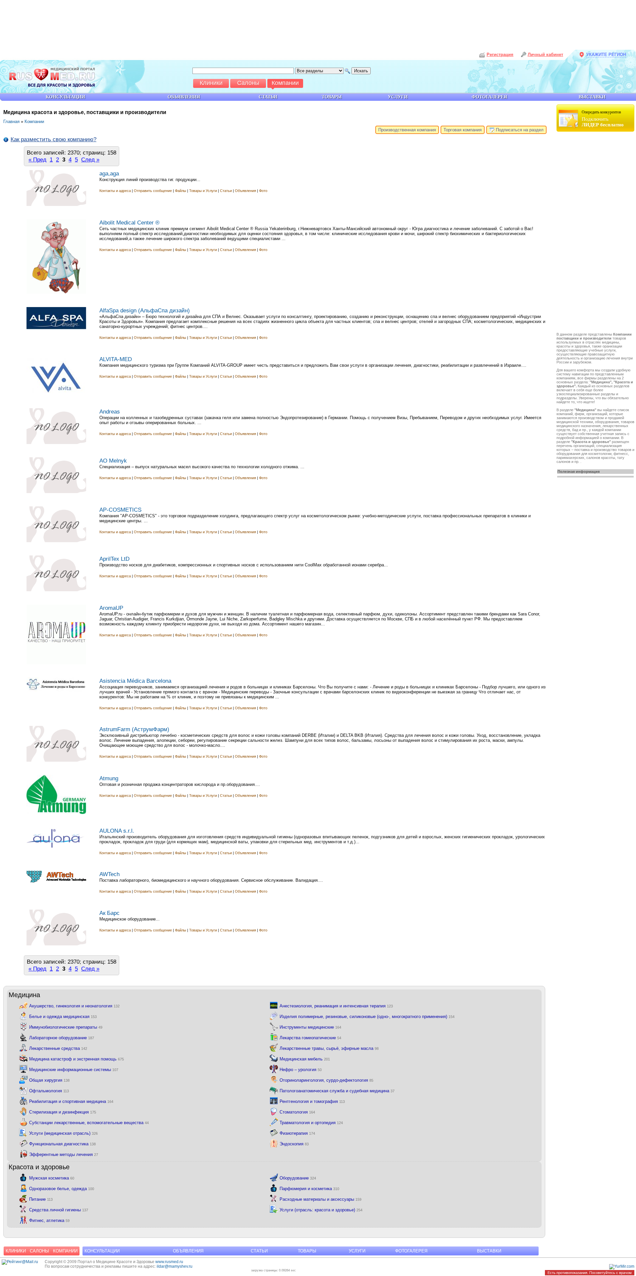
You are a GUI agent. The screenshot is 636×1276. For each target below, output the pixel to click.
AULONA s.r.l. (116, 830)
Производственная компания (407, 129)
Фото (263, 191)
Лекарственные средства (58, 1048)
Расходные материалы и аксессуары (320, 1198)
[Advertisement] (596, 232)
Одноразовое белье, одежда (61, 1188)
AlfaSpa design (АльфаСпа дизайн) (144, 310)
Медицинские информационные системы (73, 1069)
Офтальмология (49, 1090)
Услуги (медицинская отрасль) (63, 1132)
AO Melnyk (113, 460)
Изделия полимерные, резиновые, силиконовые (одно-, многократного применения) (367, 1016)
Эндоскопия (294, 1143)
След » (90, 159)
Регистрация (500, 54)
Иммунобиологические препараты (65, 1026)
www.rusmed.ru (169, 1261)
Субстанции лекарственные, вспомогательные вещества (89, 1122)
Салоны (39, 1250)
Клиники (16, 1250)
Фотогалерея (411, 1250)
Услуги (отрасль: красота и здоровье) (321, 1209)
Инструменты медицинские (310, 1026)
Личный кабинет (545, 54)
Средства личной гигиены (58, 1209)
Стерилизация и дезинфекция (62, 1111)
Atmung (108, 778)
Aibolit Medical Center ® (129, 222)
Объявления (245, 191)
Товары (307, 1250)
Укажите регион (606, 54)
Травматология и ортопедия (311, 1122)
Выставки (489, 1250)
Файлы (180, 191)
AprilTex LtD (114, 558)
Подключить (603, 118)
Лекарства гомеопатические (310, 1037)
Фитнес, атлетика (49, 1220)
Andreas (109, 411)
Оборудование (298, 1177)
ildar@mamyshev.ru (174, 1266)
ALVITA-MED (115, 359)
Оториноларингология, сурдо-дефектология (326, 1079)
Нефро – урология (301, 1069)
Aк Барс (109, 913)
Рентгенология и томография (312, 1101)
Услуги (357, 1250)
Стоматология (297, 1111)
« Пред (37, 159)
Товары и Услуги (203, 191)
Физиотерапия (297, 1132)
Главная (11, 121)
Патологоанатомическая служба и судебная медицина (337, 1090)
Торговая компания (463, 129)
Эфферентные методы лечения (63, 1154)
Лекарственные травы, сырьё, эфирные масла (329, 1048)
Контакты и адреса (115, 191)
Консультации (102, 1250)
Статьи (226, 191)
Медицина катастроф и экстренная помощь (76, 1058)
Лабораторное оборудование (61, 1037)
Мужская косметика (51, 1177)
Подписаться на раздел (519, 129)
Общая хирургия (49, 1079)
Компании (34, 121)
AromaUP (111, 608)
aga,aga (109, 173)
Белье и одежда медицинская (63, 1016)
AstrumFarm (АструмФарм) (134, 729)
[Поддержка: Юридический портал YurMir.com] (621, 1266)
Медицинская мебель (305, 1058)
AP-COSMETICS (120, 509)
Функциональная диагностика (62, 1143)
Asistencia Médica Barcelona (135, 680)
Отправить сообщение (153, 191)
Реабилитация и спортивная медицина (71, 1101)
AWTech (109, 874)
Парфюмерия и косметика (309, 1188)
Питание (41, 1198)
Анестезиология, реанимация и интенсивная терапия (336, 1005)
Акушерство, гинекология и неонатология (74, 1005)
